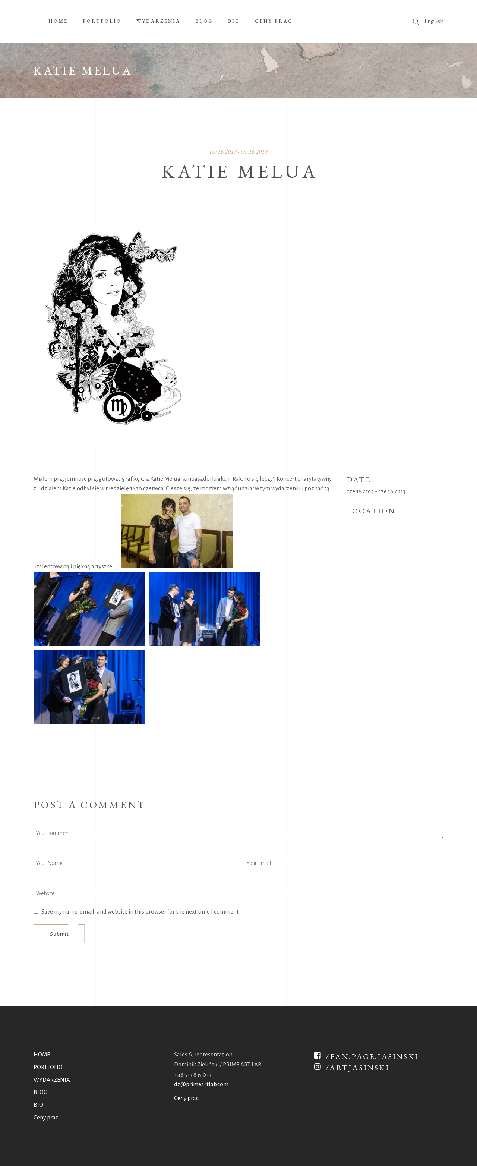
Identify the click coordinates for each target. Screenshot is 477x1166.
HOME (42, 1054)
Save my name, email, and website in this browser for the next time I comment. (140, 911)
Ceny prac (46, 1117)
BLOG (40, 1092)
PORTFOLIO (48, 1067)
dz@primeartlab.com (201, 1084)
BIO (38, 1104)
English (433, 21)
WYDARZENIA (52, 1080)
